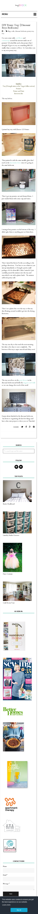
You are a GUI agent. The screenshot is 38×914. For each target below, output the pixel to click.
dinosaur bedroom (20, 31)
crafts (12, 31)
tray (3, 33)
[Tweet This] (22, 427)
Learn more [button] (6, 905)
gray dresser (23, 380)
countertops (6, 40)
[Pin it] (33, 427)
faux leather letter (15, 163)
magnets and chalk (29, 383)
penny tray (30, 31)
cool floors (19, 38)
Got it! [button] (19, 910)
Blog (9, 31)
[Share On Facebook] (26, 427)
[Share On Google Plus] (30, 427)
